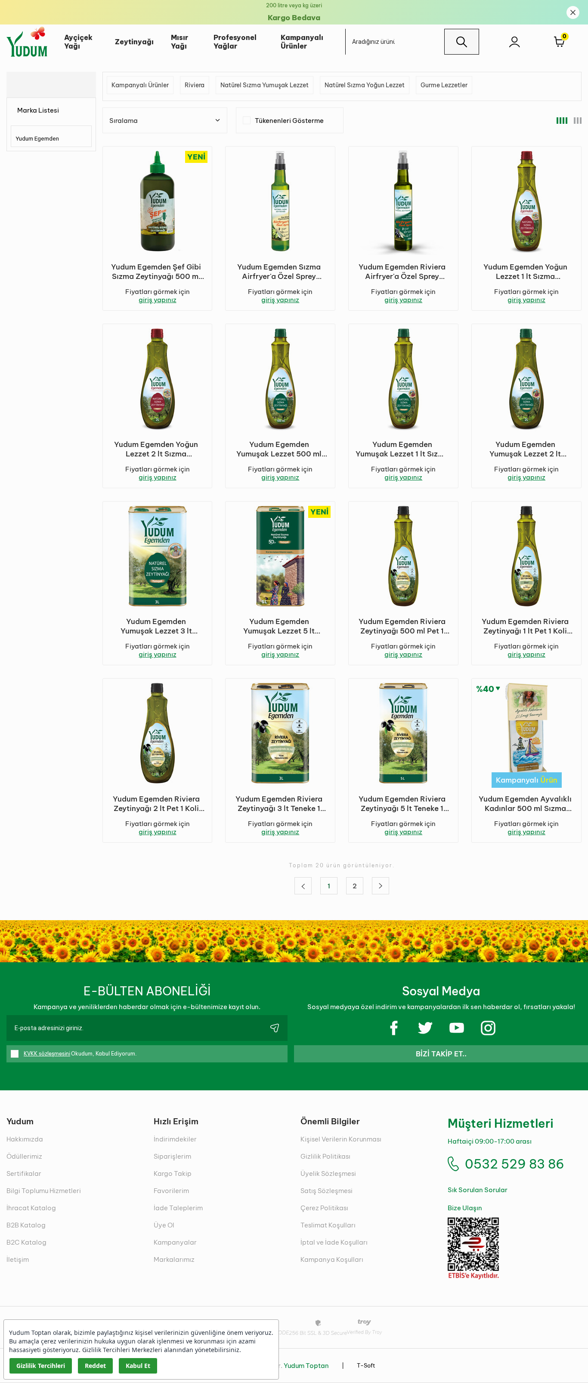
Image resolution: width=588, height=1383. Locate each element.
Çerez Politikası (324, 1208)
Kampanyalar (175, 1242)
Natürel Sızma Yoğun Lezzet (365, 85)
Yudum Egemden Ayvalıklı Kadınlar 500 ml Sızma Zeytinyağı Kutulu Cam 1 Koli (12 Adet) (525, 803)
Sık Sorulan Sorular (478, 1190)
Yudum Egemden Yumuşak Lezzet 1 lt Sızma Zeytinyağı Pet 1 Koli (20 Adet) (402, 449)
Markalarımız (174, 1259)
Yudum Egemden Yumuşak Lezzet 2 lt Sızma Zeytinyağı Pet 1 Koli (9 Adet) (525, 449)
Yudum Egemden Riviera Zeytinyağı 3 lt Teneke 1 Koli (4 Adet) (278, 803)
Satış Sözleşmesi (326, 1191)
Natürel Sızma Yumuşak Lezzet (264, 85)
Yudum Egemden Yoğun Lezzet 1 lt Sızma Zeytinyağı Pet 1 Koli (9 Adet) (525, 271)
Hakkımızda (24, 1139)
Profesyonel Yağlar (235, 41)
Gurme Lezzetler (444, 85)
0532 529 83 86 (514, 1164)
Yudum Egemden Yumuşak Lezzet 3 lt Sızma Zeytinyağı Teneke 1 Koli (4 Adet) (156, 626)
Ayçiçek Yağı (78, 41)
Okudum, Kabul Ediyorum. (80, 1053)
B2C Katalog (26, 1242)
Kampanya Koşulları (331, 1259)
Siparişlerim (172, 1156)
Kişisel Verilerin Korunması (340, 1139)
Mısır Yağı (179, 41)
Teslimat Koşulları (328, 1225)
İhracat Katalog (31, 1208)
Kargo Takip (173, 1173)
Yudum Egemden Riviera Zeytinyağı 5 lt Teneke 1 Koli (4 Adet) (402, 803)
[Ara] (461, 41)
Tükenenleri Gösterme (289, 120)
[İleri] (380, 885)
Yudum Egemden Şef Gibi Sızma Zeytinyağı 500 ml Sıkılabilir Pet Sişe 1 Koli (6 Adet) (156, 271)
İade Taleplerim (178, 1208)
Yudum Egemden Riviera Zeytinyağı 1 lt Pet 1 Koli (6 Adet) (525, 626)
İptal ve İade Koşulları (334, 1242)
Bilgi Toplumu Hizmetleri (43, 1191)
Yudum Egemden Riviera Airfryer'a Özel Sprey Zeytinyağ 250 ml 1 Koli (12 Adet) (402, 271)
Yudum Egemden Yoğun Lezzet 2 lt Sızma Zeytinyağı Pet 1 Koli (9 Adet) (156, 449)
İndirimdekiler (175, 1139)
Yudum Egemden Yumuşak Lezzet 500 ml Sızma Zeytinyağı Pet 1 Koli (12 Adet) (279, 449)
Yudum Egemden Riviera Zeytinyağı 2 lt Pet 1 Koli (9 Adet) (156, 803)
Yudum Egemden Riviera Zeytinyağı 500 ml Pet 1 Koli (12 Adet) (402, 626)
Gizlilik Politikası (325, 1156)
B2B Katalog (26, 1225)
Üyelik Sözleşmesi (328, 1173)
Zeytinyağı (134, 41)
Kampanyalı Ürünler (302, 41)
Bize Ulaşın (465, 1208)
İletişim (17, 1259)
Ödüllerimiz (24, 1156)
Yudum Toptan (306, 1366)
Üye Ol (164, 1225)
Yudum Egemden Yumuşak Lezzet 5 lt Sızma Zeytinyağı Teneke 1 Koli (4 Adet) (278, 626)
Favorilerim (171, 1191)
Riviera (194, 85)
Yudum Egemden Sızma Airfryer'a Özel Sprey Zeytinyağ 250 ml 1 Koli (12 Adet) (279, 271)
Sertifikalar (23, 1173)
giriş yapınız (157, 300)
